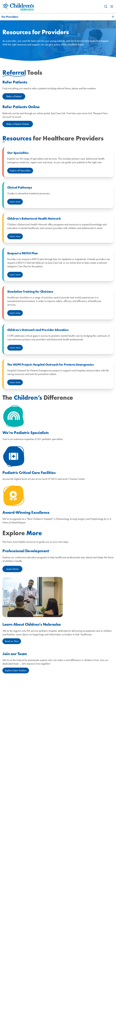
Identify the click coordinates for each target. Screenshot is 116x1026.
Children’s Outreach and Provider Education (37, 330)
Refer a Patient (13, 96)
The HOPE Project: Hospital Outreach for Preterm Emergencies (50, 365)
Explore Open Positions (16, 670)
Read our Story (12, 641)
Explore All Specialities (20, 170)
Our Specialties (17, 153)
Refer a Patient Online (17, 124)
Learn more (15, 201)
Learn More (12, 569)
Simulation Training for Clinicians (30, 292)
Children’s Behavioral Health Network (34, 219)
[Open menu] (112, 6)
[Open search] (106, 6)
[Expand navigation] (113, 16)
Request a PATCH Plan (22, 253)
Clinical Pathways (19, 187)
